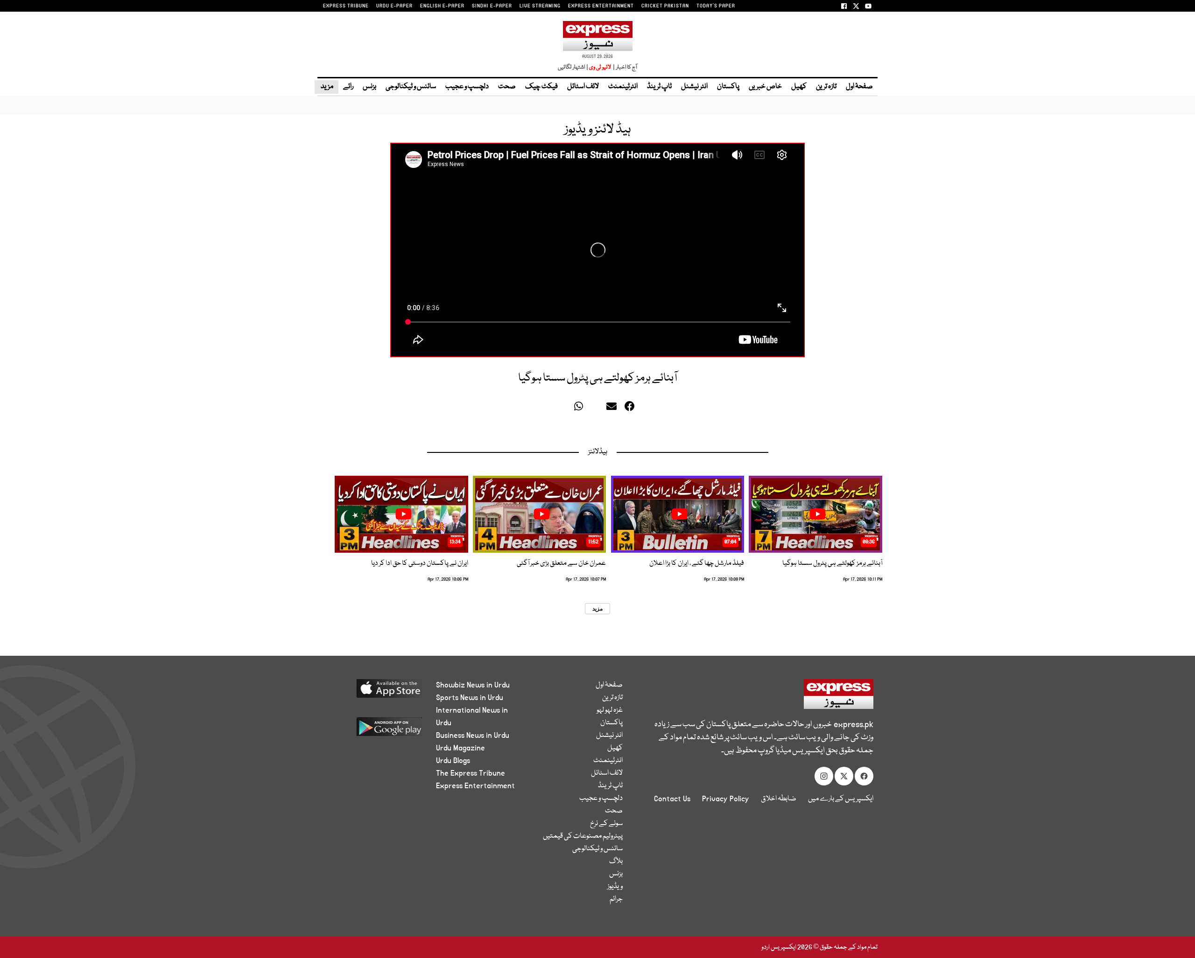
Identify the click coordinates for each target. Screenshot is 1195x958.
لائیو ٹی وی (600, 67)
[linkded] (597, 408)
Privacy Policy (725, 799)
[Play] (817, 514)
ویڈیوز (615, 886)
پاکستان (728, 86)
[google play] (372, 730)
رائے (348, 86)
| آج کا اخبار (624, 67)
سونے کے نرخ (606, 823)
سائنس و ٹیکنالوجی (411, 86)
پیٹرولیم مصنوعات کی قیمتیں (583, 836)
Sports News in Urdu (469, 697)
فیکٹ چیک (541, 86)
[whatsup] (580, 408)
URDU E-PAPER (394, 6)
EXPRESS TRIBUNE (346, 6)
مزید (326, 86)
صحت (507, 86)
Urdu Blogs (453, 760)
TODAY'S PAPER (715, 6)
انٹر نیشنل (694, 86)
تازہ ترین (826, 86)
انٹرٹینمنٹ (623, 86)
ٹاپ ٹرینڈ (659, 86)
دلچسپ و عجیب (467, 86)
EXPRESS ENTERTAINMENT (601, 6)
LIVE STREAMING (540, 6)
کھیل (799, 86)
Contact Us (672, 799)
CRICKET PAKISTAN (665, 6)
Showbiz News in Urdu (473, 685)
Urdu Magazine (460, 748)
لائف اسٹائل (583, 86)
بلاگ (616, 861)
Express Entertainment (475, 785)
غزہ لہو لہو (610, 710)
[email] (612, 408)
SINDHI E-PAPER (492, 6)
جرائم (616, 899)
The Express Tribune (470, 773)
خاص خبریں (765, 86)
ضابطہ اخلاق (778, 799)
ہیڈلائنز (597, 452)
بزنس (369, 86)
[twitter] (565, 408)
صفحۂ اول (859, 86)
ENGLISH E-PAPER (442, 6)
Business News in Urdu (472, 735)
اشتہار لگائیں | (573, 67)
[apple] (372, 692)
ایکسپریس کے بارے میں (840, 799)
